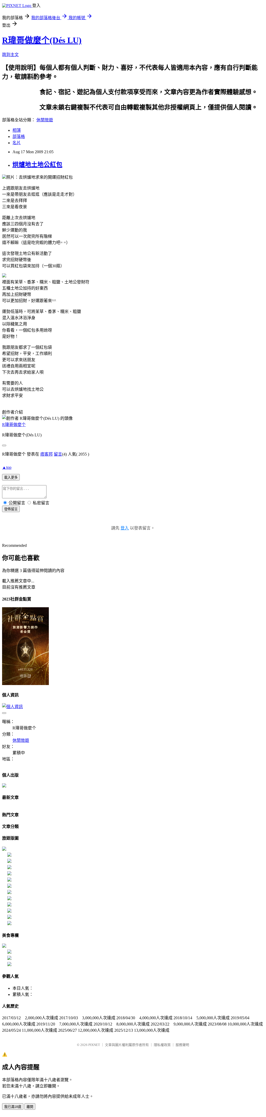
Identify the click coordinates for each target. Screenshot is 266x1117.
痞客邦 (46, 454)
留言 (58, 454)
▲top (6, 467)
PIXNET (94, 1045)
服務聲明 (182, 1045)
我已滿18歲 (12, 1107)
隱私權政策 (162, 1045)
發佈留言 (11, 509)
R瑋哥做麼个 (14, 424)
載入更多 (11, 477)
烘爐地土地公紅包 (37, 164)
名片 (16, 143)
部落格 (18, 136)
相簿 (16, 130)
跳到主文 (10, 54)
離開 (29, 1107)
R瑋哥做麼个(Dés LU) (42, 40)
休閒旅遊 (44, 120)
